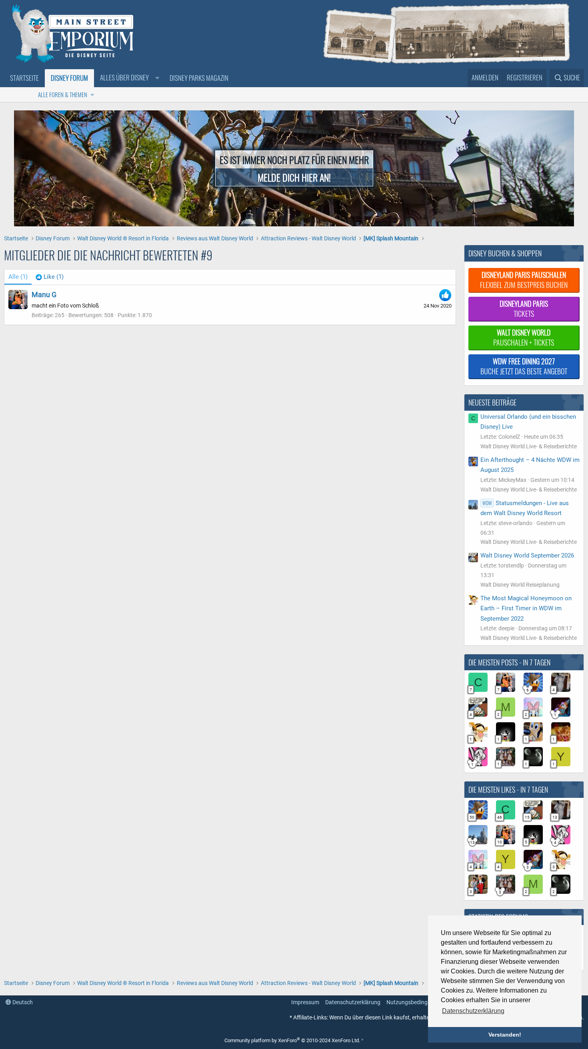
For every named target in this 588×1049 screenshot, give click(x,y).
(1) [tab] (18, 276)
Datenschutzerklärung (352, 1002)
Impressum (305, 1002)
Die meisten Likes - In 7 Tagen (508, 789)
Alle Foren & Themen (62, 94)
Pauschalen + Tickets (523, 337)
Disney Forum (69, 78)
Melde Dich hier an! (294, 177)
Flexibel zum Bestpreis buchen (524, 280)
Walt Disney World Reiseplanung (520, 584)
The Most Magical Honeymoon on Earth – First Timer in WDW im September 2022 (526, 608)
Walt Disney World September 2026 (527, 555)
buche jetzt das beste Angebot (523, 366)
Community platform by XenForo (292, 1040)
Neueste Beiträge (492, 402)
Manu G (44, 294)
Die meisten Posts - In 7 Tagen (509, 662)
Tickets (524, 308)
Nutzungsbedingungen (414, 1002)
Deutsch (22, 1002)
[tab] (50, 277)
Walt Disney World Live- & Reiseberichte (528, 446)
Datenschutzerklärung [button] (473, 1010)
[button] (129, 78)
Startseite (24, 78)
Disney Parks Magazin (199, 78)
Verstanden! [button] (504, 1034)
